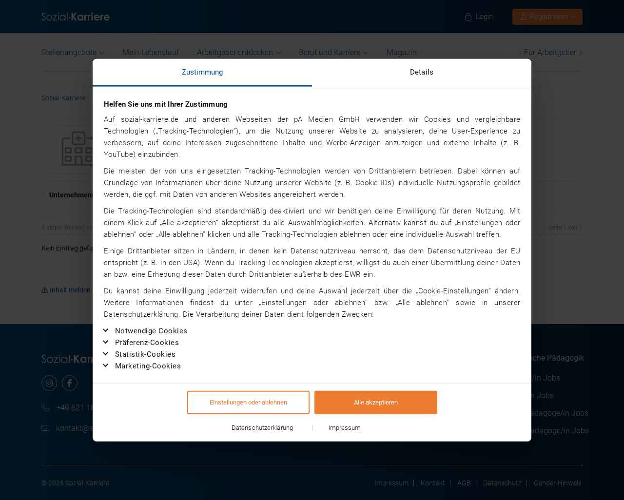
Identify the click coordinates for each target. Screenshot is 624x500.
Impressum (345, 427)
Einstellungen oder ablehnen (248, 401)
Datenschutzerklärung (262, 427)
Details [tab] (421, 72)
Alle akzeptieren (376, 401)
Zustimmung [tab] (202, 72)
